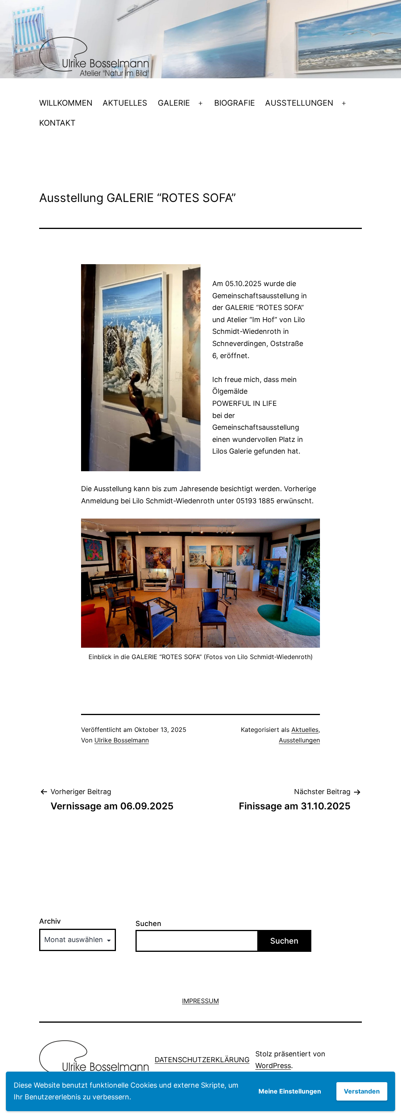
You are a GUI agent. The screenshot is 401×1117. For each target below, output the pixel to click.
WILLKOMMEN (65, 103)
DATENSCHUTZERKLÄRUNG (202, 1060)
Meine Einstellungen (289, 1091)
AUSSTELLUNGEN (299, 103)
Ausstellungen (299, 740)
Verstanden (362, 1091)
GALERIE (174, 103)
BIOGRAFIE (234, 103)
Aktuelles (304, 729)
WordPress (273, 1065)
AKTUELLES (125, 103)
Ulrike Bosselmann (121, 740)
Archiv (50, 921)
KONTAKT (57, 123)
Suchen (148, 923)
